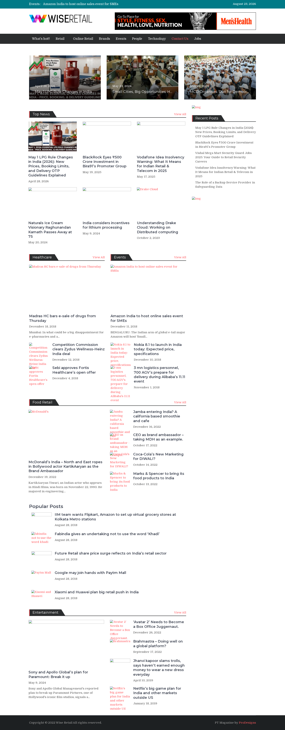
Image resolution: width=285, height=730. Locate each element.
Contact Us (180, 39)
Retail (60, 39)
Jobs (197, 39)
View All (180, 114)
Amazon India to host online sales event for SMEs (80, 4)
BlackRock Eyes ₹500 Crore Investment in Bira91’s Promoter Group (104, 161)
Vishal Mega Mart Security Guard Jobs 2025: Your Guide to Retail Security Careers (223, 157)
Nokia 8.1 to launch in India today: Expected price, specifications (158, 349)
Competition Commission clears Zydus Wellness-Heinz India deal (78, 349)
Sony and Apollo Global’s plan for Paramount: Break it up (58, 674)
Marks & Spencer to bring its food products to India (158, 476)
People (137, 39)
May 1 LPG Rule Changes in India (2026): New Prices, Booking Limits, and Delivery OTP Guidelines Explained (50, 166)
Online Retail (83, 39)
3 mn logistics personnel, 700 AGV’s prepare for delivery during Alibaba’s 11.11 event (159, 375)
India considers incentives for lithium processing (106, 225)
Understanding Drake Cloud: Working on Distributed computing (157, 227)
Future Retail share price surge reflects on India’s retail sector (111, 553)
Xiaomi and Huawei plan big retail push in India (97, 592)
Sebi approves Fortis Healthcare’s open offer (74, 370)
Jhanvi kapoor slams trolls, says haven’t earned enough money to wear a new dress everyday (159, 667)
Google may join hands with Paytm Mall (90, 573)
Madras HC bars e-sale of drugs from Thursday (62, 318)
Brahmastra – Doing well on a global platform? (158, 643)
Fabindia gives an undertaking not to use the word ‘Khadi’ (107, 534)
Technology (157, 39)
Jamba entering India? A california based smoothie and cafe (156, 416)
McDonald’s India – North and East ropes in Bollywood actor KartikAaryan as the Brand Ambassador (65, 466)
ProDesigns (247, 722)
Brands (104, 39)
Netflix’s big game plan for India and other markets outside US (157, 693)
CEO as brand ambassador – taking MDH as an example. (158, 437)
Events (121, 39)
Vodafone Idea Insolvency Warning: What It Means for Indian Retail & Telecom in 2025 (160, 164)
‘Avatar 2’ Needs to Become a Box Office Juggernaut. (158, 624)
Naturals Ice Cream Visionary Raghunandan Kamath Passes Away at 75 (50, 230)
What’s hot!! (41, 39)
